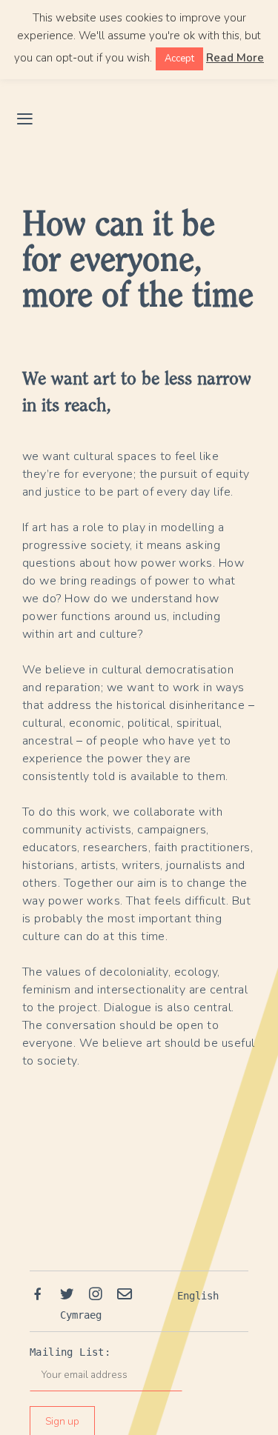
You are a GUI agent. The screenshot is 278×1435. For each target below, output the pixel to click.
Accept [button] (179, 58)
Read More (235, 57)
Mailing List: (70, 1352)
